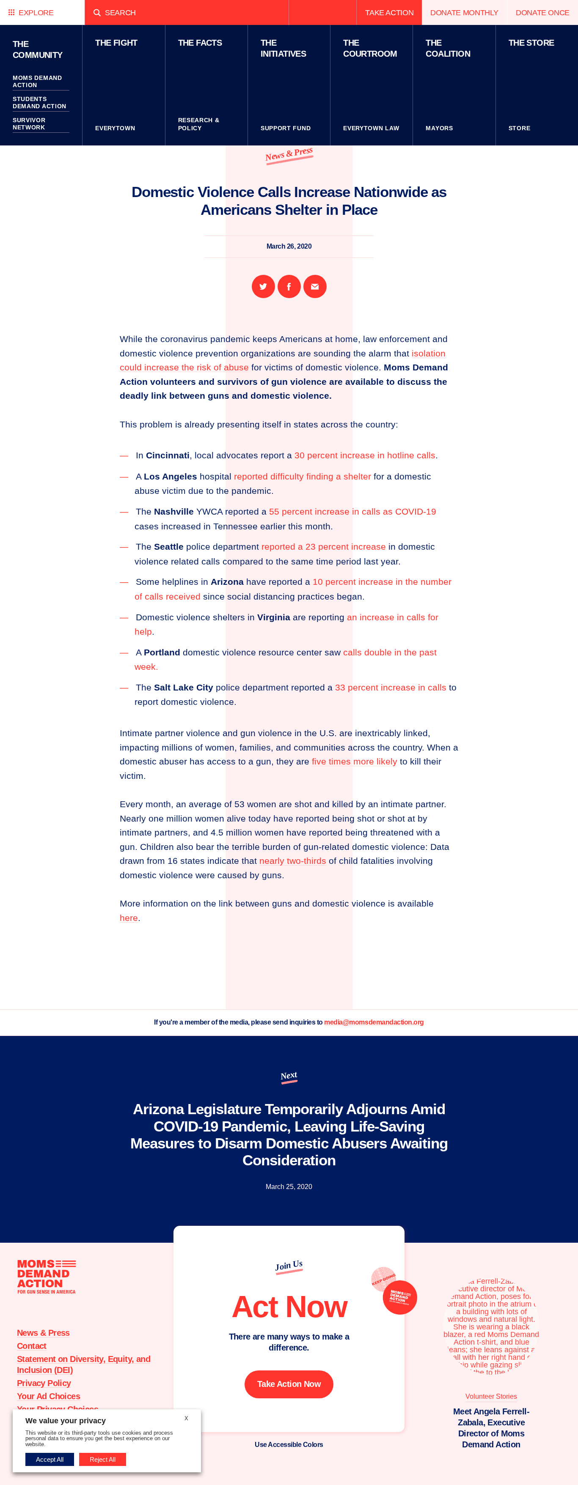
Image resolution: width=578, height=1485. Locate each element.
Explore (36, 12)
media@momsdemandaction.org (374, 1022)
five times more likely (354, 761)
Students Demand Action (39, 103)
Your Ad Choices (48, 1396)
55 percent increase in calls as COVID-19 (352, 511)
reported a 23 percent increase (323, 546)
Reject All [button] (103, 1459)
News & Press (288, 153)
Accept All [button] (49, 1459)
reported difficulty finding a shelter (302, 476)
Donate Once (543, 12)
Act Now (289, 1306)
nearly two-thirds (292, 861)
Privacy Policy (44, 1383)
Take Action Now (289, 1384)
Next (289, 1075)
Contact (32, 1346)
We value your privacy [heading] (65, 1421)
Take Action (389, 12)
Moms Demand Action (37, 81)
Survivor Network (29, 124)
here (129, 918)
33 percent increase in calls (390, 687)
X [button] (186, 1418)
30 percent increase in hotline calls (365, 455)
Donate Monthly (464, 12)
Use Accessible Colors (289, 1444)
